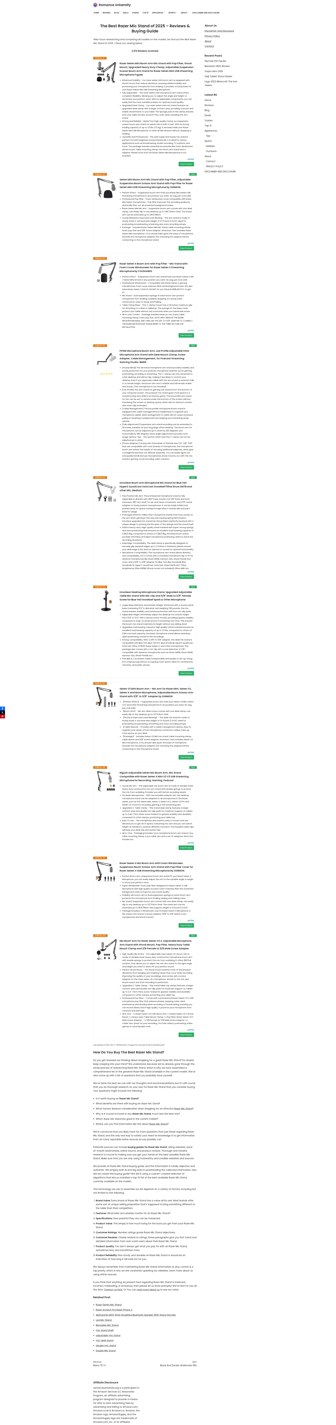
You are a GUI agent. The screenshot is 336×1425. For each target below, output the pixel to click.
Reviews (107, 13)
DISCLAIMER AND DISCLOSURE (205, 13)
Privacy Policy (212, 36)
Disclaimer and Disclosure (219, 31)
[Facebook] (2, 709)
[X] (2, 712)
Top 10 (145, 13)
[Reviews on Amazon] (106, 373)
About (208, 41)
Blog (116, 13)
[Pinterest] (2, 716)
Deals (125, 13)
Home (96, 13)
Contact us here (113, 1289)
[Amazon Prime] (190, 159)
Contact (209, 46)
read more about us (148, 1289)
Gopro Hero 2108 (214, 71)
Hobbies (210, 146)
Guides (135, 13)
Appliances (211, 130)
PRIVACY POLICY (214, 166)
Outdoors (211, 151)
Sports (208, 141)
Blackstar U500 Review (217, 66)
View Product (186, 164)
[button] (164, 12)
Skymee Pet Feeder (215, 61)
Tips (208, 135)
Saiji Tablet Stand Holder (218, 76)
